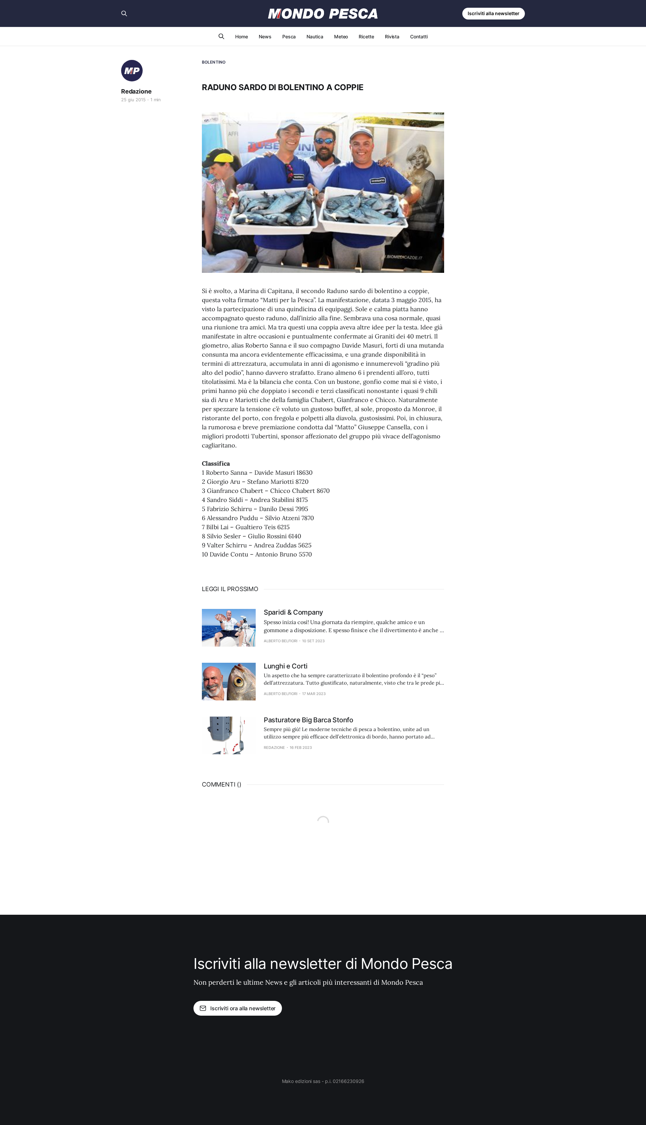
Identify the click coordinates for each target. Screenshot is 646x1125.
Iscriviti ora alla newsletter (243, 1008)
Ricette (366, 36)
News (265, 36)
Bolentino (213, 62)
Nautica (315, 36)
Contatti (418, 36)
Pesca (289, 36)
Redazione (136, 91)
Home (241, 36)
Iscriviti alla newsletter (493, 13)
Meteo (341, 36)
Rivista (392, 36)
